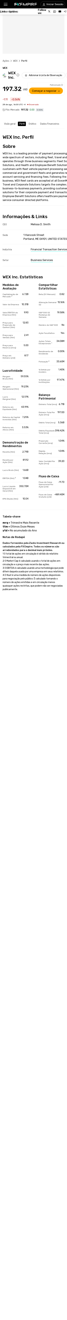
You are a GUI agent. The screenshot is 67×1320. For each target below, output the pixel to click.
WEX (15, 61)
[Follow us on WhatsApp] (55, 11)
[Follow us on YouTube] (60, 11)
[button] (5, 4)
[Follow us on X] (49, 11)
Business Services (42, 260)
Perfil (22, 123)
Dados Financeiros (49, 123)
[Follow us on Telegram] (65, 11)
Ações (6, 61)
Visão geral (9, 123)
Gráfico (32, 123)
